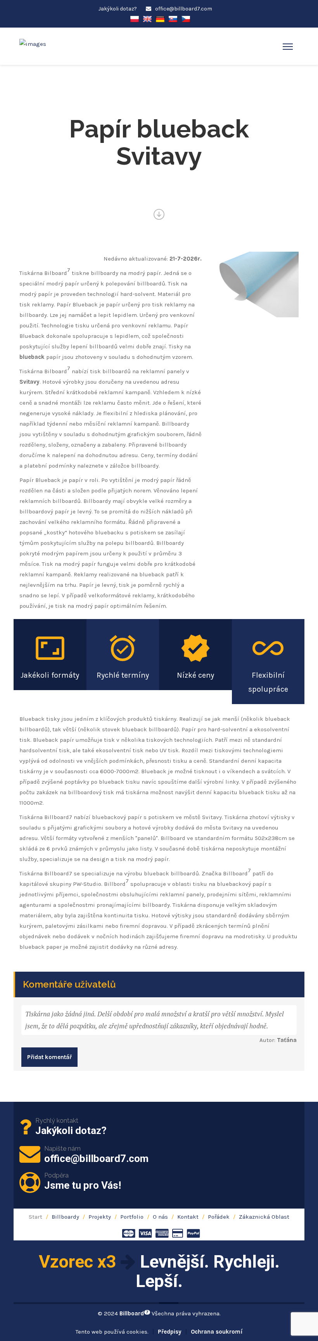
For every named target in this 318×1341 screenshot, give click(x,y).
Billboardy (65, 1216)
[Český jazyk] (185, 18)
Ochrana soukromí (216, 1331)
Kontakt (188, 1216)
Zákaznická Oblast (264, 1216)
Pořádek (219, 1216)
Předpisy (169, 1331)
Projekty (99, 1216)
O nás (160, 1216)
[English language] (147, 18)
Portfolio (131, 1216)
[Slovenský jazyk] (173, 18)
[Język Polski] (134, 18)
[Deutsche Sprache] (160, 18)
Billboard (134, 1313)
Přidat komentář (49, 1057)
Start (35, 1216)
